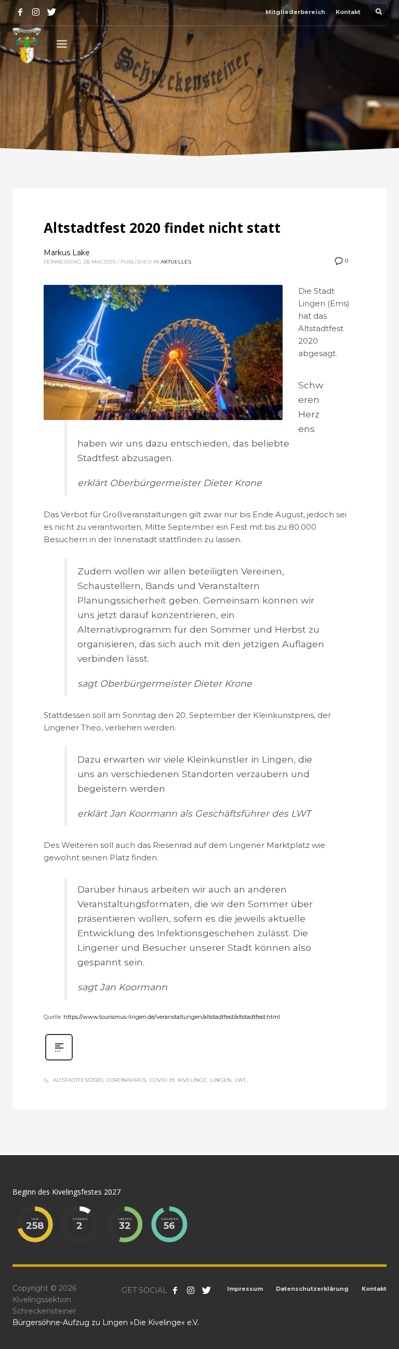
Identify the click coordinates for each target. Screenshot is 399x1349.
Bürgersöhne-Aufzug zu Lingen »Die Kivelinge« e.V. (105, 1322)
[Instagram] (36, 12)
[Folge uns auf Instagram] (190, 1290)
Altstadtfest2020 (78, 1080)
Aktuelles (176, 261)
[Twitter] (51, 12)
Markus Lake (67, 252)
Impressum (245, 1288)
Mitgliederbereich (295, 12)
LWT (240, 1080)
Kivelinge (192, 1080)
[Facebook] (20, 12)
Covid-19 (162, 1080)
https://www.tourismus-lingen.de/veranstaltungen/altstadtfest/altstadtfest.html (171, 1016)
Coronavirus (126, 1080)
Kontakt (348, 12)
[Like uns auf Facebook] (175, 1290)
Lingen (220, 1080)
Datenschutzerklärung (312, 1288)
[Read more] (59, 1059)
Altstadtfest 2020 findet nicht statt (162, 227)
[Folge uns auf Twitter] (206, 1290)
